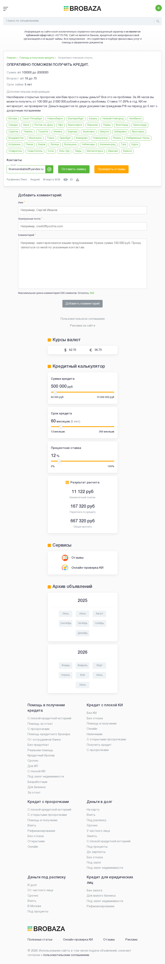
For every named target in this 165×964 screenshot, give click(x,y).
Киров (41, 144)
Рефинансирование (41, 831)
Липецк (55, 144)
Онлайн (92, 729)
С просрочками (39, 729)
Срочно (33, 760)
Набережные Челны (138, 138)
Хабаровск (120, 132)
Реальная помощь (40, 750)
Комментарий (27, 235)
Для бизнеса (36, 787)
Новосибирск (55, 119)
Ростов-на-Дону (43, 125)
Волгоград (122, 125)
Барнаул (72, 132)
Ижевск (58, 132)
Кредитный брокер (41, 755)
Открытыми (36, 841)
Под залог (94, 862)
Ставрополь (15, 151)
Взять (32, 825)
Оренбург (65, 138)
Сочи (51, 151)
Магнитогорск (95, 151)
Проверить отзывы (111, 169)
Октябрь (82, 623)
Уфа (60, 125)
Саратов (13, 132)
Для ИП (33, 766)
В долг (32, 885)
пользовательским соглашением (66, 955)
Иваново (113, 151)
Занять (92, 836)
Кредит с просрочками (48, 802)
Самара (13, 125)
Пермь (107, 125)
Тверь (78, 151)
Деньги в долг (99, 802)
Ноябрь (99, 623)
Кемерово (82, 138)
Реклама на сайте (82, 325)
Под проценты (97, 846)
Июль (82, 614)
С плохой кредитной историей (49, 718)
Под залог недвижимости (46, 776)
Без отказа (95, 718)
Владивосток (16, 138)
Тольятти (43, 132)
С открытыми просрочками (106, 739)
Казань (93, 119)
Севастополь (34, 151)
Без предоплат (38, 745)
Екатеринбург (76, 119)
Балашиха (70, 144)
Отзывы (77, 557)
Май (82, 675)
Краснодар (139, 125)
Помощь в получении (102, 723)
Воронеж (92, 125)
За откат (34, 792)
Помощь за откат (40, 723)
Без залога (94, 890)
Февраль (82, 665)
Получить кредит (99, 745)
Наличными (94, 734)
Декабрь (83, 633)
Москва (12, 119)
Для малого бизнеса (101, 895)
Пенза (29, 144)
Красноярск (75, 125)
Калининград (108, 144)
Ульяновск (89, 132)
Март (99, 665)
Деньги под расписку (47, 877)
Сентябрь (65, 623)
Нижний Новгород (113, 119)
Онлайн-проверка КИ (87, 567)
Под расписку (96, 820)
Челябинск (135, 119)
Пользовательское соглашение (83, 319)
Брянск (127, 151)
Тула (123, 144)
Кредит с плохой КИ (105, 705)
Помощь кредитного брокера (49, 734)
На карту (93, 809)
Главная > (12, 58)
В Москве (34, 906)
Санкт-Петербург (32, 119)
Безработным (37, 782)
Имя (21, 202)
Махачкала (35, 138)
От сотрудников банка (44, 739)
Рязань (117, 138)
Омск (26, 125)
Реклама (131, 939)
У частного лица (98, 831)
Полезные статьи (40, 939)
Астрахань (14, 144)
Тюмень (28, 132)
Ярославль (138, 132)
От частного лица (40, 890)
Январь (66, 665)
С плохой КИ (36, 771)
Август (99, 614)
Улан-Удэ (64, 151)
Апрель (65, 675)
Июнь (66, 614)
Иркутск (104, 132)
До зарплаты (96, 852)
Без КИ (92, 713)
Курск (134, 144)
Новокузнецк (100, 138)
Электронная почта (30, 219)
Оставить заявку (74, 169)
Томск (50, 138)
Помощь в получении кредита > (38, 58)
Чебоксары (88, 144)
